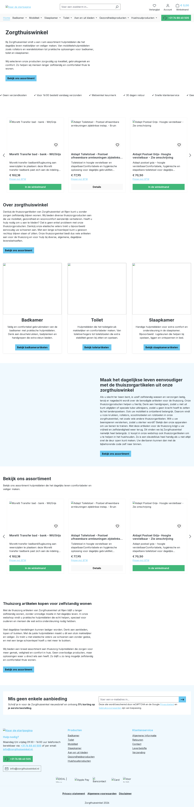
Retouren (137, 739)
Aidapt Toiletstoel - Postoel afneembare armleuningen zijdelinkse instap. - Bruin (96, 156)
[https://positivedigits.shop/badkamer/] (32, 288)
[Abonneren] (182, 699)
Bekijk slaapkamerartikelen (162, 347)
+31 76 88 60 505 (31, 745)
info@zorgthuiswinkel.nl (17, 749)
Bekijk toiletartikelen (96, 347)
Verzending (138, 752)
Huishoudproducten (79, 760)
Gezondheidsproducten (81, 756)
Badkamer (73, 735)
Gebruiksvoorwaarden (110, 708)
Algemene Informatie (144, 735)
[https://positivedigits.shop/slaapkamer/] (161, 288)
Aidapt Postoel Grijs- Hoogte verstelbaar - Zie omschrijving (153, 156)
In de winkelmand (35, 186)
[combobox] (87, 7)
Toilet (71, 739)
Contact (136, 744)
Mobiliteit (73, 744)
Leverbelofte (139, 748)
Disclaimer (125, 793)
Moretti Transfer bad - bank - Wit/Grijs (35, 154)
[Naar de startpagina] (18, 7)
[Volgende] (190, 155)
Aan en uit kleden (78, 752)
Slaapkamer (75, 748)
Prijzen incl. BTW (17, 179)
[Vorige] (4, 155)
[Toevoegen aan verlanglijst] (56, 145)
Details (97, 186)
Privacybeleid (167, 704)
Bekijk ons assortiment (21, 78)
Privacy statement (73, 793)
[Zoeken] (116, 7)
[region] (97, 155)
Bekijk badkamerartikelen (32, 347)
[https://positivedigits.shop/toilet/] (97, 288)
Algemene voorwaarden (102, 793)
